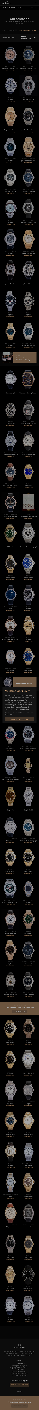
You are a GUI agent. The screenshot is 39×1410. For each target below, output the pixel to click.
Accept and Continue (19, 719)
